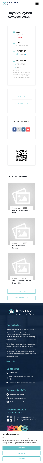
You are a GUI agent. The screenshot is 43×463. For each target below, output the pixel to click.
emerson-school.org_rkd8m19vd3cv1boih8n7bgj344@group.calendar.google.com (21, 73)
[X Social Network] (19, 129)
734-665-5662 (13, 373)
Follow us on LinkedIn (17, 402)
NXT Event (19, 298)
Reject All (21, 458)
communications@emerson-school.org (22, 383)
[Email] (28, 129)
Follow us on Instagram (18, 398)
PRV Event (23, 291)
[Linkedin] (24, 129)
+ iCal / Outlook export (22, 103)
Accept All (21, 448)
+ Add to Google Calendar (22, 97)
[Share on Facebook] (14, 129)
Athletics (22, 54)
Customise (21, 453)
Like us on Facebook (17, 394)
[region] (21, 447)
